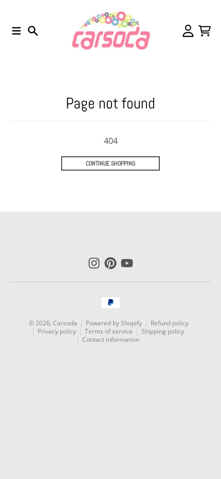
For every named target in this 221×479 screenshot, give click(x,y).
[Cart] (204, 31)
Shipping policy (162, 331)
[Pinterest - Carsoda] (110, 263)
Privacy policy (57, 331)
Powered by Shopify (114, 323)
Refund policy (170, 323)
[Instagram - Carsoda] (94, 263)
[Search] (33, 31)
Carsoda (65, 323)
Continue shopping (110, 163)
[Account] (188, 31)
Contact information (110, 339)
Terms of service (109, 331)
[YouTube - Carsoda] (127, 263)
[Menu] (16, 31)
